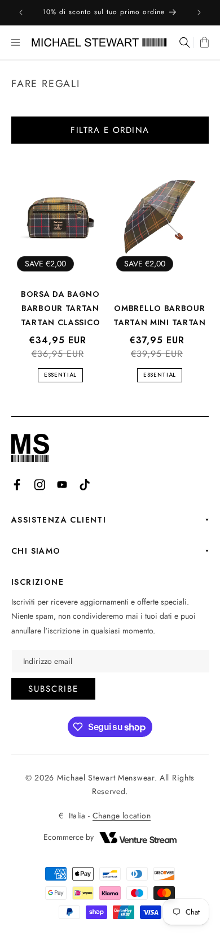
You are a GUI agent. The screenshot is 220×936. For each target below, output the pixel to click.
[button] (15, 42)
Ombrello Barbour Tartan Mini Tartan (159, 315)
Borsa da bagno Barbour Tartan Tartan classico (60, 308)
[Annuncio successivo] (199, 12)
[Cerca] (183, 42)
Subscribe (53, 689)
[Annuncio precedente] (20, 12)
